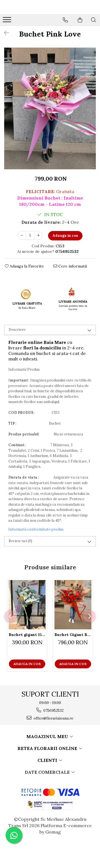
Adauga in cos (65, 235)
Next (91, 114)
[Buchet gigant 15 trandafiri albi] (27, 604)
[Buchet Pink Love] (50, 108)
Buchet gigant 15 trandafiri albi (27, 634)
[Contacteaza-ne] (65, 19)
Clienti (48, 760)
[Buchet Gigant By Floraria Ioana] (72, 604)
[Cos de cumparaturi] (80, 19)
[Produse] (7, 21)
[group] (50, 108)
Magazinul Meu (47, 736)
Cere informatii (72, 266)
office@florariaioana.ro (53, 718)
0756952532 (53, 710)
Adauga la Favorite (26, 266)
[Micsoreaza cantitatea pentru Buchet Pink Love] (22, 235)
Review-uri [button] (20, 541)
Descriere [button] (17, 329)
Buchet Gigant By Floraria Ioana (72, 634)
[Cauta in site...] (93, 19)
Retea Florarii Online (48, 748)
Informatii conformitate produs (36, 529)
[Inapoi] (4, 32)
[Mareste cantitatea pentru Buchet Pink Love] (38, 235)
